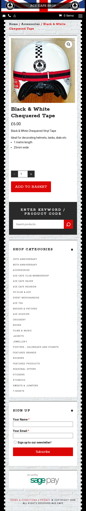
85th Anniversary (25, 264)
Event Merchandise (26, 297)
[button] (68, 44)
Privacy (45, 500)
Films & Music (22, 330)
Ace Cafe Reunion (25, 286)
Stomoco (19, 380)
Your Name (21, 419)
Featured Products (26, 363)
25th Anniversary (25, 259)
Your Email (21, 430)
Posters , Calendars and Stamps (36, 347)
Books (17, 325)
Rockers (18, 358)
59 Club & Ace (22, 292)
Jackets (18, 336)
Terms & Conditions (23, 500)
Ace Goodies (21, 314)
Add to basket (31, 187)
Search (68, 224)
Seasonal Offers (24, 369)
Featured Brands (25, 352)
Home (13, 24)
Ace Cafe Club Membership (31, 275)
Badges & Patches (25, 308)
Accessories (21, 270)
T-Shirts (19, 391)
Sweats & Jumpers (25, 385)
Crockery (19, 319)
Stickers (19, 374)
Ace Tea (18, 303)
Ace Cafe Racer (23, 281)
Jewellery (20, 341)
